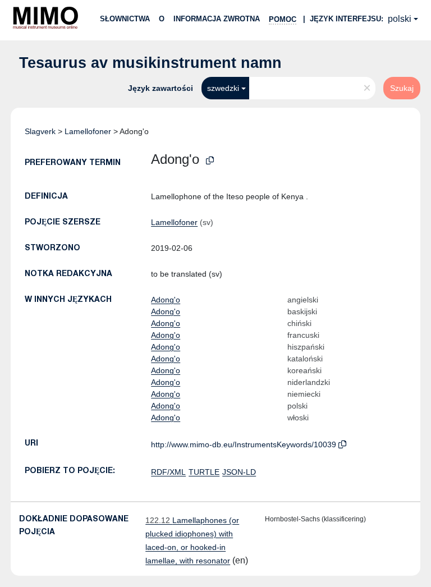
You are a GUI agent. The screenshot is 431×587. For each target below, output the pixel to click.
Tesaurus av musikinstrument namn (150, 62)
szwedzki (223, 88)
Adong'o (165, 299)
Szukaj (402, 88)
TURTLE (204, 471)
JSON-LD (239, 471)
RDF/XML (168, 471)
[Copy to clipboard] (210, 161)
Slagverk (40, 131)
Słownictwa (125, 19)
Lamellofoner (88, 131)
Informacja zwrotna (216, 19)
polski (399, 19)
